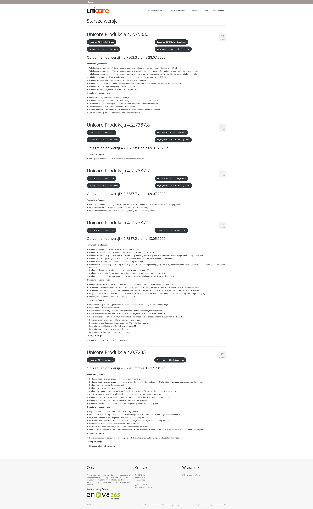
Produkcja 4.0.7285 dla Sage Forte (170, 360)
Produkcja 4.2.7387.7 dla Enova (101, 178)
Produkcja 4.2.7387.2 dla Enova (101, 230)
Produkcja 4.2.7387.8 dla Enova (101, 132)
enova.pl (185, 505)
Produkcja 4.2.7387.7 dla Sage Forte (171, 178)
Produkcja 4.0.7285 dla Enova (101, 360)
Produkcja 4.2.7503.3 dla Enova (101, 42)
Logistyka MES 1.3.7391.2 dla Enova (103, 140)
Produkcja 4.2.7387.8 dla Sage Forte (171, 132)
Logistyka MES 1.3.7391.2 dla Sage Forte (173, 140)
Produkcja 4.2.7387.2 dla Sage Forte (171, 230)
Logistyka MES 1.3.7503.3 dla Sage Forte (173, 49)
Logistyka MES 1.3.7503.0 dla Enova (103, 49)
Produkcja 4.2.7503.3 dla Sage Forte (171, 42)
